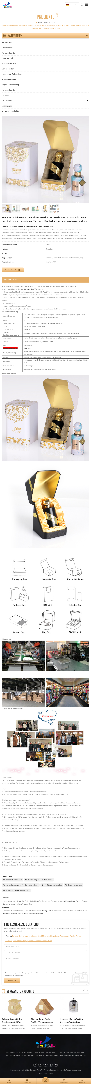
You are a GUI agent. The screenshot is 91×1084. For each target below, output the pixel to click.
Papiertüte (6, 95)
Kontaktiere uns (11, 270)
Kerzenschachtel (8, 90)
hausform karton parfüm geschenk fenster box (71, 1020)
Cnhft (51, 1073)
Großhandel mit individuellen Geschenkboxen (33, 226)
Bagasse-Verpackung (10, 84)
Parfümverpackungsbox (53, 885)
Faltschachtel (7, 58)
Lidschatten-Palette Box (12, 74)
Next (87, 991)
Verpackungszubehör (10, 111)
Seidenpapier (7, 106)
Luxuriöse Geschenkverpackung (17, 890)
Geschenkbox (7, 47)
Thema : (43, 938)
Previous (83, 991)
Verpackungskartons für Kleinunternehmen (22, 885)
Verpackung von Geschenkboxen (40, 880)
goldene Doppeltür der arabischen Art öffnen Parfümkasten (12, 1021)
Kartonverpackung (75, 885)
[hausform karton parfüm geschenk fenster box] (73, 1006)
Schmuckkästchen (9, 79)
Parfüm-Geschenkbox (14, 880)
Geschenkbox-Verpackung (33, 289)
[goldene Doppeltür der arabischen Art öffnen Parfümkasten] (15, 1006)
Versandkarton (8, 69)
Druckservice (7, 100)
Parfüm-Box (48, 23)
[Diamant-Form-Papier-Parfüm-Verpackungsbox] (44, 1006)
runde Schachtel (8, 53)
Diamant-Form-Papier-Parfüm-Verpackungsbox (42, 1020)
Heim (40, 23)
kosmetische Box (9, 63)
